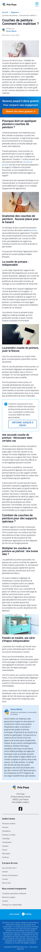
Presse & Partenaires (10, 875)
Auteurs (5, 872)
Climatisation (6, 842)
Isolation (5, 846)
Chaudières (6, 831)
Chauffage (6, 839)
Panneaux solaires (8, 824)
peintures (33, 230)
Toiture (4, 850)
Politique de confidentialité (12, 905)
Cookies (5, 901)
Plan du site (6, 883)
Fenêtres (5, 857)
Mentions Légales (8, 897)
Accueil (5, 12)
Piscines (5, 827)
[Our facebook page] (20, 809)
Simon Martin (16, 709)
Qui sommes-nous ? (9, 868)
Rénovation (6, 854)
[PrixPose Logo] (20, 787)
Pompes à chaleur (9, 835)
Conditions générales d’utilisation (14, 894)
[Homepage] (17, 4)
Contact (5, 879)
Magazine (15, 12)
